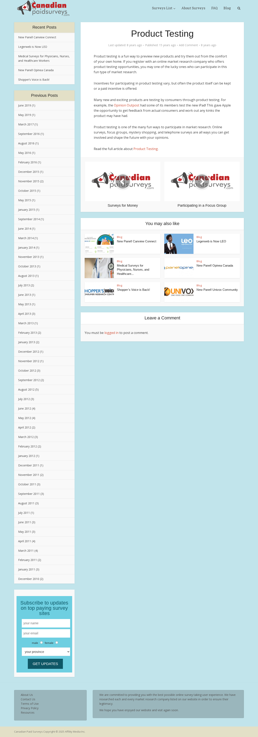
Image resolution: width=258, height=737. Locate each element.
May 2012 (24, 418)
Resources (27, 712)
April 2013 (24, 314)
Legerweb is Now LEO (32, 47)
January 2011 (26, 569)
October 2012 (27, 370)
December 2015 (28, 172)
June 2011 (24, 522)
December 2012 (28, 351)
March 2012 (26, 437)
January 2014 (26, 247)
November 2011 (28, 475)
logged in (111, 332)
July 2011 (24, 513)
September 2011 (29, 494)
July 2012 (24, 399)
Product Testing (145, 149)
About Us (27, 695)
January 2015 (26, 210)
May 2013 (24, 304)
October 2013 (27, 266)
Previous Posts (44, 95)
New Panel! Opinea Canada (36, 70)
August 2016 (26, 143)
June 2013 (24, 295)
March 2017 (26, 124)
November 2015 (28, 181)
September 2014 (29, 219)
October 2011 (27, 484)
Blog (227, 8)
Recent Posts (44, 27)
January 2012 (26, 456)
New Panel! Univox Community (217, 289)
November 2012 (28, 361)
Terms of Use (30, 704)
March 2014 (26, 238)
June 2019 (24, 105)
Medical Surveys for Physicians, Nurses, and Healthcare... (133, 269)
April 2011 (24, 541)
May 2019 (24, 115)
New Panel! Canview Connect (37, 37)
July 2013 (24, 285)
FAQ (214, 8)
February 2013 (27, 333)
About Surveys (193, 8)
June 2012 (24, 408)
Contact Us (28, 699)
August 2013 (26, 276)
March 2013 (26, 323)
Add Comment (188, 45)
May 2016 (24, 153)
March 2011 (26, 550)
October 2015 (27, 191)
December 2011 (28, 465)
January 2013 (26, 342)
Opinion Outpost (126, 105)
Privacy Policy (29, 708)
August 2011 (26, 503)
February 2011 (27, 560)
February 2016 (27, 162)
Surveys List (162, 8)
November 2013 (28, 257)
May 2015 (24, 200)
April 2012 (24, 427)
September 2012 (29, 380)
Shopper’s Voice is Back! (33, 79)
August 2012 (26, 389)
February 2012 (27, 446)
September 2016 (29, 134)
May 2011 (24, 532)
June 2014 (24, 228)
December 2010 (28, 579)
